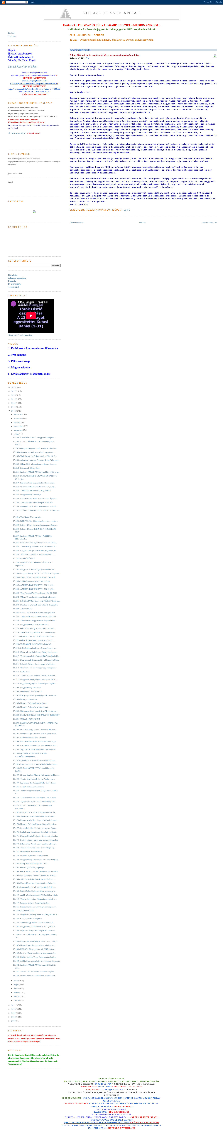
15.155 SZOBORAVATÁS (23, 910)
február (17, 996)
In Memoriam (14, 284)
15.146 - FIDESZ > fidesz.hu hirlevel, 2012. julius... (34, 949)
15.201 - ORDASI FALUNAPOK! (26, 718)
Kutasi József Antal (111, 12)
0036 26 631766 (103, 1084)
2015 (13, 399)
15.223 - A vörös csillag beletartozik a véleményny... (34, 632)
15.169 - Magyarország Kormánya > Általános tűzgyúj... (36, 859)
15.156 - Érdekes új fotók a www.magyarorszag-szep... (35, 906)
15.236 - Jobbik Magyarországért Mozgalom (31, 581)
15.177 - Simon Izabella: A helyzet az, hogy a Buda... (35, 828)
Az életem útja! (17, 133)
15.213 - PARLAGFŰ (21, 671)
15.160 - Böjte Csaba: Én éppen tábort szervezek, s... (34, 891)
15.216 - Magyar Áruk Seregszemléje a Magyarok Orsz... (36, 659)
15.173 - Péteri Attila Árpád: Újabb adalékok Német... (35, 843)
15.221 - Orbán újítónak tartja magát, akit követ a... (34, 640)
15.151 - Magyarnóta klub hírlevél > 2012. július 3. (34, 926)
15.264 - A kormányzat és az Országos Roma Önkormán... (36, 460)
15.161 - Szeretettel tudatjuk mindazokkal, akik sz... (34, 887)
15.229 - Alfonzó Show (22, 608)
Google (95, 1106)
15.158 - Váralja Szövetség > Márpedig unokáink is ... (35, 898)
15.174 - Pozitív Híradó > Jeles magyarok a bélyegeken (35, 839)
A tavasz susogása (17, 278)
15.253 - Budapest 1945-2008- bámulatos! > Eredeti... (35, 506)
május (16, 984)
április (16, 988)
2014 (13, 403)
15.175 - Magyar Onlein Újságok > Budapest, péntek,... (35, 835)
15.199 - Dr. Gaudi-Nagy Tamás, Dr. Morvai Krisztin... (35, 729)
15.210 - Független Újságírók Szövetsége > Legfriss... (35, 683)
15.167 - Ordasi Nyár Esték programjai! (29, 867)
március (17, 992)
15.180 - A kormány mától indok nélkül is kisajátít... (34, 816)
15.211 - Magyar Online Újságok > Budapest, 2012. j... (35, 679)
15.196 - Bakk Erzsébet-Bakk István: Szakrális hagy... (35, 741)
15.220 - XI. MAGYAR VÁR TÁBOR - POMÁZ (32, 644)
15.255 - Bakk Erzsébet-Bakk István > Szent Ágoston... (35, 498)
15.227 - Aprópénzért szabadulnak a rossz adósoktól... (35, 616)
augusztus (18, 430)
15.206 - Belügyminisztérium (25, 699)
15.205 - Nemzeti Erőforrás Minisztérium (29, 703)
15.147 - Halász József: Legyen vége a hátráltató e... (34, 945)
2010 (13, 1009)
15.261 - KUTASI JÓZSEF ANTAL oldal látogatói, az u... (36, 471)
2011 (13, 1005)
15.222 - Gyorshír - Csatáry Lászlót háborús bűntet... (34, 636)
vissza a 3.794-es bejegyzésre (20, 334)
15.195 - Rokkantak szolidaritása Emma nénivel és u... (35, 745)
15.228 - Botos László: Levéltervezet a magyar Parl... (34, 612)
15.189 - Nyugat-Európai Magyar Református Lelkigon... (36, 774)
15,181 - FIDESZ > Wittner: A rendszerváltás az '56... (34, 812)
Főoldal (142, 222)
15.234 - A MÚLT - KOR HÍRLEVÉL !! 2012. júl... (33, 589)
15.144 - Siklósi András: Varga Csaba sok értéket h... (34, 957)
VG (87, 58)
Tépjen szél (13, 287)
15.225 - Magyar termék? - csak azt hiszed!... (31, 624)
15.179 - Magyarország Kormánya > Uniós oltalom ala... (36, 820)
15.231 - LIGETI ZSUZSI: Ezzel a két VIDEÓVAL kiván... (36, 600)
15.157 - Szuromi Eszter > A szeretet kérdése (31, 902)
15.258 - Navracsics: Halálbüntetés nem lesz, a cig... (34, 486)
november (18, 418)
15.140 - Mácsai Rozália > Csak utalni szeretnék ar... (34, 975)
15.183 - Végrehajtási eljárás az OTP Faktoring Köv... (34, 801)
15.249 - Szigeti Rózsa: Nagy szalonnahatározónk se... (35, 525)
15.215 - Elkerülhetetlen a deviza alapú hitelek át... (34, 663)
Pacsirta (12, 281)
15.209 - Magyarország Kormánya (27, 687)
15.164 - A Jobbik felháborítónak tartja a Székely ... (34, 879)
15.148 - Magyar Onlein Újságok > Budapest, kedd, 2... (35, 941)
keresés (105, 1106)
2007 (13, 1020)
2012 (13, 410)
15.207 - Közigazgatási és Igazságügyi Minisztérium (34, 695)
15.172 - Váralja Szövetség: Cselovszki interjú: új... (34, 847)
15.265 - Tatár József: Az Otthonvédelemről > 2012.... (35, 456)
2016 (13, 395)
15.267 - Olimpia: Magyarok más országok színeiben (34, 448)
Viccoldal (12, 36)
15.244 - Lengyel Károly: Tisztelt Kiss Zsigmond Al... (35, 550)
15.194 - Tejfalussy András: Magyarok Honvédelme (34, 749)
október (17, 422)
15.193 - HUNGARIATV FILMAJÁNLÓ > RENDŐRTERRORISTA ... (30, 755)
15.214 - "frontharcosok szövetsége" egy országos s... (34, 667)
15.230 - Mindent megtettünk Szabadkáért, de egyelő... (35, 604)
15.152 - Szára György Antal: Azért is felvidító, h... (33, 922)
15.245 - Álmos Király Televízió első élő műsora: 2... (34, 546)
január (16, 1000)
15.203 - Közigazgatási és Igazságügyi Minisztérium (34, 711)
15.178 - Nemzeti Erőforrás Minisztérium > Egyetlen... (35, 824)
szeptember (19, 426)
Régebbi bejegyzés (209, 222)
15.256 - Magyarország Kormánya (27, 494)
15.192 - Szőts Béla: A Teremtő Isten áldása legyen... (34, 760)
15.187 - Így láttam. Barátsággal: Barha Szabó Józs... (34, 782)
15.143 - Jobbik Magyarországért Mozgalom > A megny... (36, 961)
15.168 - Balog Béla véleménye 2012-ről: (30, 863)
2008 (13, 1017)
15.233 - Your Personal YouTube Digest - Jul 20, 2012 (35, 593)
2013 (13, 407)
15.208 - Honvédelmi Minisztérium (27, 691)
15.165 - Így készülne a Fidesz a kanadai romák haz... (35, 875)
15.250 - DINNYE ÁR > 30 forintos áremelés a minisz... (35, 521)
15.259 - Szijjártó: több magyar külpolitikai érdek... (34, 482)
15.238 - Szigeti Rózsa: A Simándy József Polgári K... (35, 577)
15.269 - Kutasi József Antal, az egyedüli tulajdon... (34, 437)
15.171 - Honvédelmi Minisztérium (27, 851)
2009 (13, 1013)
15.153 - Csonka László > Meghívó (27, 918)
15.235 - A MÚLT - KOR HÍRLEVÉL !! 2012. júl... (33, 585)
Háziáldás (12, 275)
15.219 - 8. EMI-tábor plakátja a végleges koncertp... (34, 648)
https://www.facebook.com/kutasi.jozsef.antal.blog (123, 1103)
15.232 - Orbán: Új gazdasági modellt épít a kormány (35, 596)
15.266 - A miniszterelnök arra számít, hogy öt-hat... (34, 452)
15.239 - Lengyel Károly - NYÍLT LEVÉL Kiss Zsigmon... (36, 573)
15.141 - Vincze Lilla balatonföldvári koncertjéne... (34, 971)
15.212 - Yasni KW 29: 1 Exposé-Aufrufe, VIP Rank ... (35, 675)
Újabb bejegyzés (76, 222)
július (16, 434)
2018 (13, 387)
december (18, 414)
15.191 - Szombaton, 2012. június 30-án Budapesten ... (35, 764)
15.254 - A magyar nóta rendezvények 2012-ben (33, 502)
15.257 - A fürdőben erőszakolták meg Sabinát (32, 490)
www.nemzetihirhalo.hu (80, 50)
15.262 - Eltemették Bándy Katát (26, 468)
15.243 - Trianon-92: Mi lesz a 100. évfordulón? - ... (34, 554)
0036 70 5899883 (105, 1087)
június (16, 980)
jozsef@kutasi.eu (111, 1089)
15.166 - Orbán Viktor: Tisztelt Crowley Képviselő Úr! (35, 871)
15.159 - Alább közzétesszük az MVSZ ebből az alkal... (35, 895)
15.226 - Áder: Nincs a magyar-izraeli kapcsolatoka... (34, 620)
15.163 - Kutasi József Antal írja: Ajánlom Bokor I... (34, 883)
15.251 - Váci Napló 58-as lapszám (27, 517)
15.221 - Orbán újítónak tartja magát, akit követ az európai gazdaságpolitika (111, 39)
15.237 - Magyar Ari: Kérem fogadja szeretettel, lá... (34, 569)
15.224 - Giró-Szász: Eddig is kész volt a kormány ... (34, 628)
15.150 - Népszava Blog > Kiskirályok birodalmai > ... (35, 930)
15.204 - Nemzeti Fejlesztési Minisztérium (30, 707)
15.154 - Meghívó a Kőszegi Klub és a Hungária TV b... (35, 914)
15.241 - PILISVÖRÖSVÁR (24, 558)
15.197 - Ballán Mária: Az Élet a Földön (29, 737)
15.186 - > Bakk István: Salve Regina (28, 786)
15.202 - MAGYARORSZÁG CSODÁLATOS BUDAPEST (36, 715)
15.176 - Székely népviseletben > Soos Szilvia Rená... (35, 832)
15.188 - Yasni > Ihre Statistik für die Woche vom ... (34, 778)
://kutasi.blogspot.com (114, 1109)
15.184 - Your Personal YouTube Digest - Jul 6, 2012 (34, 797)
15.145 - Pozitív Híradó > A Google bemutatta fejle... (34, 953)
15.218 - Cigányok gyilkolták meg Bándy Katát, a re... (35, 652)
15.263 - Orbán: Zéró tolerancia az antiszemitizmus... (34, 464)
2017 (13, 391)
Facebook (100, 1112)
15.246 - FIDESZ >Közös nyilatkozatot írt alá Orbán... (35, 542)
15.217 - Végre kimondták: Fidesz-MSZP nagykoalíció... (36, 656)
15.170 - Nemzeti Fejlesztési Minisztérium (30, 855)
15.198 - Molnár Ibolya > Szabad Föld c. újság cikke (34, 733)
